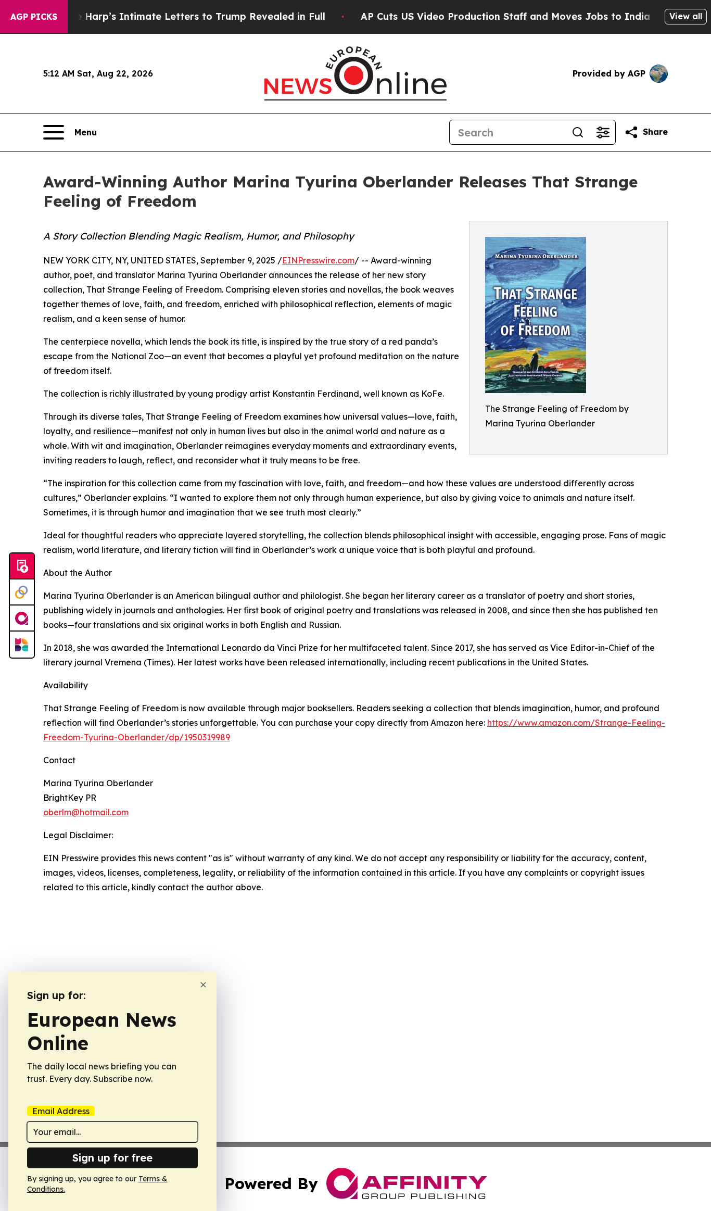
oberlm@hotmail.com (86, 812)
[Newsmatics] (22, 645)
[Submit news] (22, 566)
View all (685, 16)
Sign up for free (112, 1157)
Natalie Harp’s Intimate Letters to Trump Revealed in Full (185, 16)
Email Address (61, 1111)
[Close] (203, 985)
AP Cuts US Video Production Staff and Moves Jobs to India (505, 16)
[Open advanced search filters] (602, 132)
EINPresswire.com (318, 260)
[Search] (577, 132)
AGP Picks (33, 16)
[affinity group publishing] (22, 619)
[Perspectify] (22, 592)
